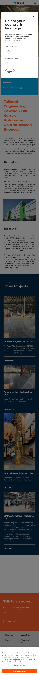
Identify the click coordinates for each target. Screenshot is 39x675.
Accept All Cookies (19, 671)
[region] (19, 661)
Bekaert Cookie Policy (14, 661)
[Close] (36, 650)
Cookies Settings (19, 665)
